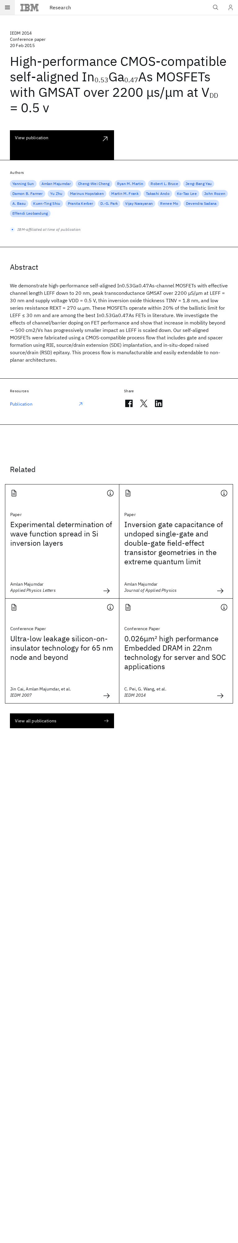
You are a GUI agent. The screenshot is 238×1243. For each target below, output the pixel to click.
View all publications (35, 721)
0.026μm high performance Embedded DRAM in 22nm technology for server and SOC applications (175, 652)
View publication (32, 137)
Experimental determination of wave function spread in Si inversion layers (61, 534)
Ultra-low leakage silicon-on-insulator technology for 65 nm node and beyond (61, 648)
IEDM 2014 (21, 33)
